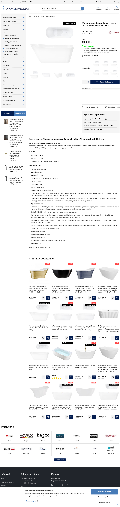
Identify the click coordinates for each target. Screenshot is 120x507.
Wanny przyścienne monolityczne (11, 42)
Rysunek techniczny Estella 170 (39, 248)
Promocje (67, 2)
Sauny (5, 73)
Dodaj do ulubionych (91, 107)
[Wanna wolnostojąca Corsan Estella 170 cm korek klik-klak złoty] (114, 64)
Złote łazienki (7, 96)
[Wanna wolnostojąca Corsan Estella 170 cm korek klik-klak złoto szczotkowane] (105, 64)
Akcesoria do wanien (11, 54)
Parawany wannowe (11, 48)
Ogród (5, 81)
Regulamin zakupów (8, 482)
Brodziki (6, 25)
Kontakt (90, 2)
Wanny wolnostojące (47, 16)
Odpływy (6, 69)
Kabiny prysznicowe (9, 18)
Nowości (75, 2)
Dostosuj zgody (103, 497)
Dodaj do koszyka (107, 82)
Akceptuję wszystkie (104, 491)
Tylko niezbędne (104, 502)
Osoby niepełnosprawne (11, 89)
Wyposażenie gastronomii (12, 85)
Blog (2, 479)
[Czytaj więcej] (60, 459)
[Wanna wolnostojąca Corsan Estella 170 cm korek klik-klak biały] (52, 45)
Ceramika (6, 66)
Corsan (91, 34)
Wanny (36, 16)
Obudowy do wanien (11, 51)
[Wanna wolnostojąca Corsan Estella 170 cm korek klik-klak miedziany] (114, 73)
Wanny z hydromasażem (12, 46)
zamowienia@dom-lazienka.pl (64, 485)
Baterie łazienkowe (9, 58)
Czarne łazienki (8, 93)
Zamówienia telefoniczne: (16, 2)
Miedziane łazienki (9, 100)
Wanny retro (8, 33)
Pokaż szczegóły (30, 501)
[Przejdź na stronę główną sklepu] (16, 8)
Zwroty (3, 486)
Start (30, 16)
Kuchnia (5, 77)
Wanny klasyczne (10, 36)
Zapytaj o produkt (114, 107)
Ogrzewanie (7, 104)
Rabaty (116, 2)
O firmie (83, 2)
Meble (5, 62)
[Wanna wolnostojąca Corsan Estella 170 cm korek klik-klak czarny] (96, 73)
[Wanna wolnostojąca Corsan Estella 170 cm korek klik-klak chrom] (96, 64)
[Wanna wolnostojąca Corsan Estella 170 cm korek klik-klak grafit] (105, 73)
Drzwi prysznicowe (9, 21)
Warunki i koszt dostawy (104, 2)
